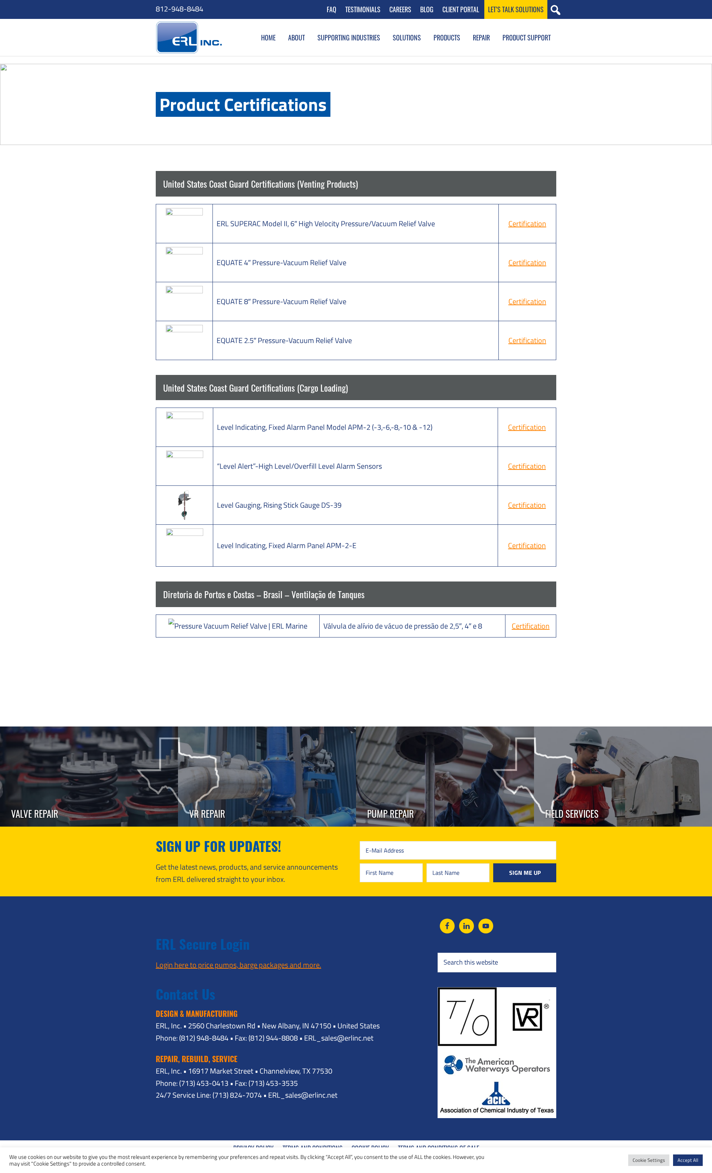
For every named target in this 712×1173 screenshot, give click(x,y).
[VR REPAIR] (267, 732)
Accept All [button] (688, 1160)
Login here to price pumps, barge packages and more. (238, 965)
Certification (527, 223)
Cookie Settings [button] (649, 1160)
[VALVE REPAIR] (89, 732)
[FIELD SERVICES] (623, 732)
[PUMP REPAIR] (445, 732)
